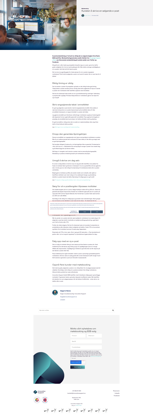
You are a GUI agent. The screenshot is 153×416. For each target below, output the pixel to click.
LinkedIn (62, 300)
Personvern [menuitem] (116, 391)
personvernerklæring (96, 356)
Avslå (97, 211)
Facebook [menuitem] (117, 395)
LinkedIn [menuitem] (117, 393)
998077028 (78, 405)
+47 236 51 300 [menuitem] (76, 391)
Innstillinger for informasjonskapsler (74, 211)
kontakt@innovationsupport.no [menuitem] (76, 393)
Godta (84, 211)
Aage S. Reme (87, 15)
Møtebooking (85, 8)
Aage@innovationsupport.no (68, 297)
